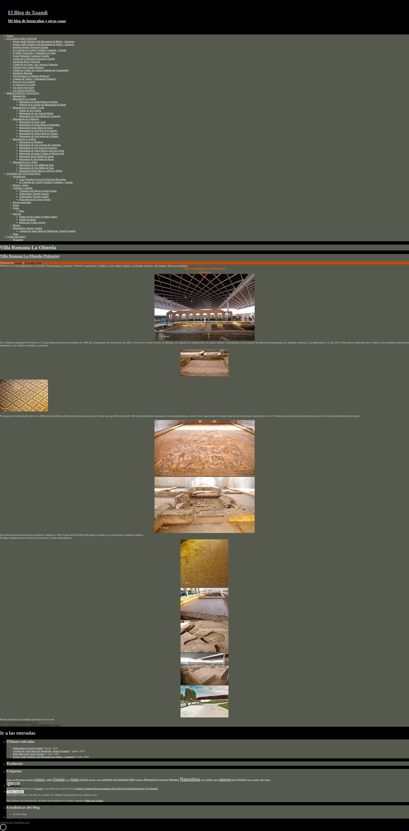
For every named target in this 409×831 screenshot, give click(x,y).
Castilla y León (106, 265)
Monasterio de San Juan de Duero (36, 113)
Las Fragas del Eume (23, 87)
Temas (9, 35)
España (126, 265)
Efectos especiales (22, 202)
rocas (249, 779)
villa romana (160, 265)
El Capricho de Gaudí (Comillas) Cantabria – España (39, 50)
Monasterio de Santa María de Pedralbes (39, 124)
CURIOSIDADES (16, 236)
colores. (39, 779)
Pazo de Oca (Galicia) (24, 81)
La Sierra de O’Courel (24, 84)
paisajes (225, 779)
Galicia (84, 779)
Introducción (19, 96)
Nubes (203, 780)
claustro (30, 780)
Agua (9, 779)
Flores (16, 208)
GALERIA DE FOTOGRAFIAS (23, 173)
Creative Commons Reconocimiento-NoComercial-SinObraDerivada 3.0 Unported (116, 788)
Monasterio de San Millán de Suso (36, 165)
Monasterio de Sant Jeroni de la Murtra (38, 136)
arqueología (91, 265)
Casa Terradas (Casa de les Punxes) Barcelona (42, 179)
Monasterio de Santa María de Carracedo (39, 116)
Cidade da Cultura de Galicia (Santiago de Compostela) (41, 70)
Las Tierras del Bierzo (24, 90)
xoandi (18, 262)
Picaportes (18, 239)
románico (256, 780)
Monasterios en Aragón (24, 99)
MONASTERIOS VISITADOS (22, 93)
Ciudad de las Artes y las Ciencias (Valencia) (35, 64)
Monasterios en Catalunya (26, 119)
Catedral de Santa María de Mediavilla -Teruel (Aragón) (47, 231)
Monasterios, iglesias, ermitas (27, 228)
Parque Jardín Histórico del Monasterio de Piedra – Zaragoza (43, 41)
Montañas (164, 780)
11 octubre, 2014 (33, 262)
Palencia (148, 265)
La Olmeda (137, 265)
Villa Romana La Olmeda (59, 265)
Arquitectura (19, 176)
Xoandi (267, 780)
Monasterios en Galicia (24, 139)
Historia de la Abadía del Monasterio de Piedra (42, 104)
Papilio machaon (27, 219)
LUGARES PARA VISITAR (21, 38)
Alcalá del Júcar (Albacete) (26, 61)
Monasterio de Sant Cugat (32, 122)
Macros (16, 225)
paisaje (215, 780)
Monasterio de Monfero (31, 142)
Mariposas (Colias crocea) (32, 222)
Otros (15, 234)
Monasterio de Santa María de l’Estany (38, 133)
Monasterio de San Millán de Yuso (36, 168)
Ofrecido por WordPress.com (14, 822)
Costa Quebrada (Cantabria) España (31, 56)
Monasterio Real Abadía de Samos (36, 156)
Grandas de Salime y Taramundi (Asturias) (34, 79)
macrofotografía (121, 779)
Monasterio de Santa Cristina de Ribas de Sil (41, 153)
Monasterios (151, 779)
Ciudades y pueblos (23, 188)
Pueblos (241, 779)
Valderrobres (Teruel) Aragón (34, 193)
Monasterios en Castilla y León (28, 107)
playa (234, 780)
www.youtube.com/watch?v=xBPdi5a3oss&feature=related (30, 725)
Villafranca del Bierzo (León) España (38, 191)
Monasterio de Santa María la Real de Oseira (41, 150)
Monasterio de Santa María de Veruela (38, 102)
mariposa (139, 780)
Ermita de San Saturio (30, 110)
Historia (92, 780)
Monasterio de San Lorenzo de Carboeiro (40, 145)
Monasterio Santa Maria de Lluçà (36, 127)
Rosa (21, 211)
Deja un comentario (178, 265)
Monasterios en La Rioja (25, 162)
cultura (118, 265)
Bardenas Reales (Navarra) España (30, 47)
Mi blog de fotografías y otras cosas (37, 21)
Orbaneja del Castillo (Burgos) (28, 67)
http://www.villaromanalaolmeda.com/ (19, 722)
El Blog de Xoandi (28, 12)
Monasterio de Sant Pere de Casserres (38, 130)
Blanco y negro (20, 185)
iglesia (99, 780)
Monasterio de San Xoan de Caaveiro (38, 147)
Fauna (16, 205)
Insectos (17, 213)
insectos (107, 779)
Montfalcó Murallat (22, 73)
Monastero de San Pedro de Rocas (36, 159)
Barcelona (20, 780)
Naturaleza (190, 779)
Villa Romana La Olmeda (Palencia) (31, 76)
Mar (132, 779)
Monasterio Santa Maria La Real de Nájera (40, 170)
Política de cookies (93, 800)
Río (262, 780)
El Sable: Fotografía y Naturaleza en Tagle (34, 53)
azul (13, 780)
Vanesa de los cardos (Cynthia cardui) (38, 216)
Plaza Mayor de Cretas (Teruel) (35, 199)
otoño (209, 779)
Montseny (174, 779)
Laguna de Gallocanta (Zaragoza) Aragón (34, 58)
